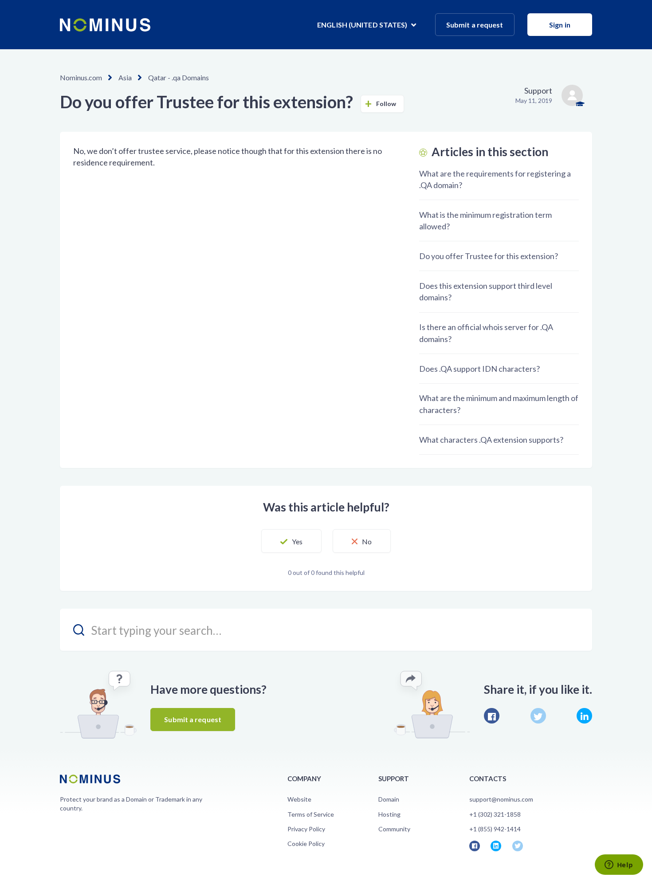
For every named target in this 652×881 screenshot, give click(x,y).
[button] (291, 541)
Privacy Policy (306, 829)
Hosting (389, 814)
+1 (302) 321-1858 (495, 814)
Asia (125, 77)
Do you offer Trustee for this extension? (488, 256)
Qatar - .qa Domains (178, 77)
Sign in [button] (559, 24)
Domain (388, 799)
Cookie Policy (306, 843)
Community (394, 829)
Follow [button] (386, 103)
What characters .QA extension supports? (491, 439)
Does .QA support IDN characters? (479, 369)
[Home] (105, 24)
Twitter (538, 716)
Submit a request (474, 24)
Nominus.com (81, 77)
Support (538, 90)
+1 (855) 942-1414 (495, 829)
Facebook (491, 716)
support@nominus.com (501, 799)
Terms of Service (310, 814)
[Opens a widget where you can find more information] (618, 865)
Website (299, 799)
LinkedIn (584, 716)
